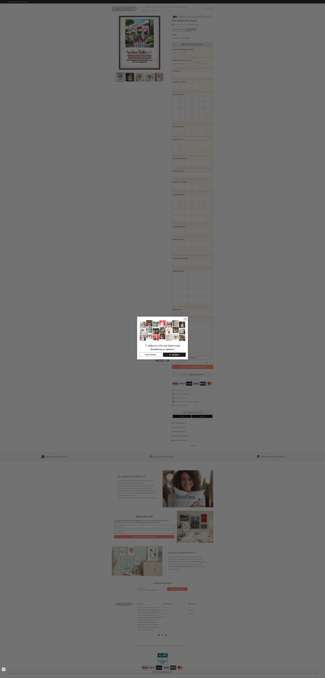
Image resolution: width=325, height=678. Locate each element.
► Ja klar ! (174, 355)
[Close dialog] (185, 319)
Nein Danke (150, 355)
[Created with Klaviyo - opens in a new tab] (162, 360)
